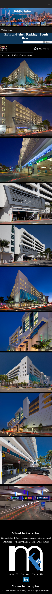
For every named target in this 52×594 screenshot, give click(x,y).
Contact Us (37, 574)
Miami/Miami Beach (25, 541)
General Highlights (10, 538)
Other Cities (43, 541)
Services (25, 574)
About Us (14, 574)
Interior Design (29, 538)
